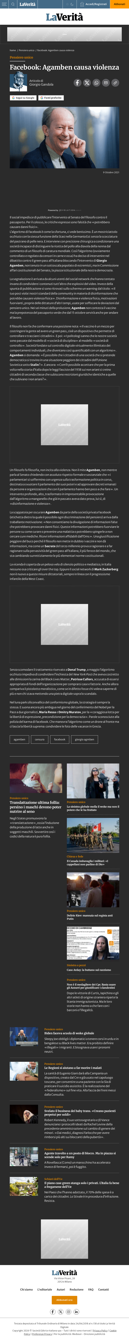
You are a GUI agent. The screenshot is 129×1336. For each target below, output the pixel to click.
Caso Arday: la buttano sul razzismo (89, 969)
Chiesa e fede (75, 856)
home (13, 50)
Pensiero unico (27, 50)
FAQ (90, 1289)
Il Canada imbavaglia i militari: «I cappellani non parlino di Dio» (87, 862)
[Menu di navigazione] (4, 4)
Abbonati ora (64, 1300)
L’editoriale (44, 1289)
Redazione (77, 1289)
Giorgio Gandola (41, 84)
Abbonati (119, 4)
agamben (19, 739)
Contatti (103, 1289)
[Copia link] (115, 83)
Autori (61, 1289)
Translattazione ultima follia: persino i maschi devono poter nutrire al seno (35, 807)
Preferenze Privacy (42, 1334)
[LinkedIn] (76, 1312)
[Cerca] (13, 4)
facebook (59, 739)
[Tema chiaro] (67, 4)
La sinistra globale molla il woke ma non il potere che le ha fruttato (93, 808)
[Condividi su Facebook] (77, 83)
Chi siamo (26, 1289)
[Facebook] (53, 1312)
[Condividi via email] (106, 83)
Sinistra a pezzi (76, 965)
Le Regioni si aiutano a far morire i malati (73, 1068)
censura (39, 739)
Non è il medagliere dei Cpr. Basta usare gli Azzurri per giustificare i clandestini (91, 986)
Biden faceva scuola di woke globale (69, 1033)
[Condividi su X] (87, 83)
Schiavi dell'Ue (53, 1179)
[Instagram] (68, 1312)
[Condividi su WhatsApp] (96, 83)
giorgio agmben (84, 739)
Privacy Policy (100, 1330)
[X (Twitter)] (60, 1312)
